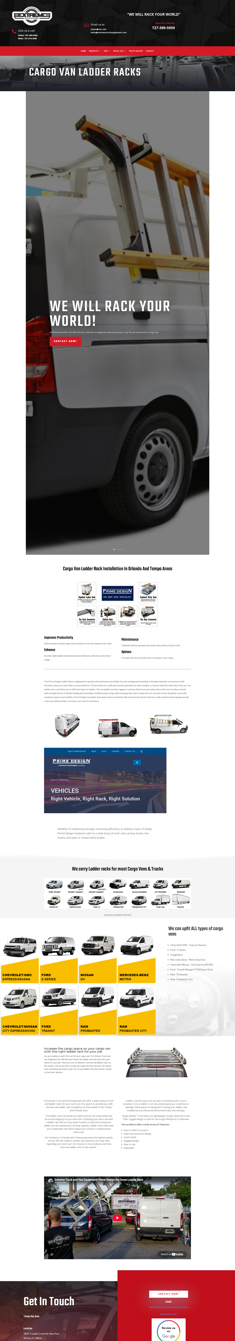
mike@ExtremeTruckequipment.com (168, 1306)
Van (105, 51)
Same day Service (105, 314)
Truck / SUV (118, 51)
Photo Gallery (136, 51)
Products (93, 51)
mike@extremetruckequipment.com (109, 32)
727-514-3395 (30, 38)
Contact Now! (65, 334)
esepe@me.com (98, 29)
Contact (150, 51)
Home (83, 51)
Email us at (98, 24)
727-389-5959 (31, 35)
